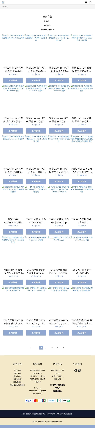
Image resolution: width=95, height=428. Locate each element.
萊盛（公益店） (57, 376)
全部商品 (5, 7)
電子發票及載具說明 (17, 385)
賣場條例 (17, 373)
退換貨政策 (17, 376)
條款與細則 (17, 379)
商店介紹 (57, 379)
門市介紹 (17, 370)
